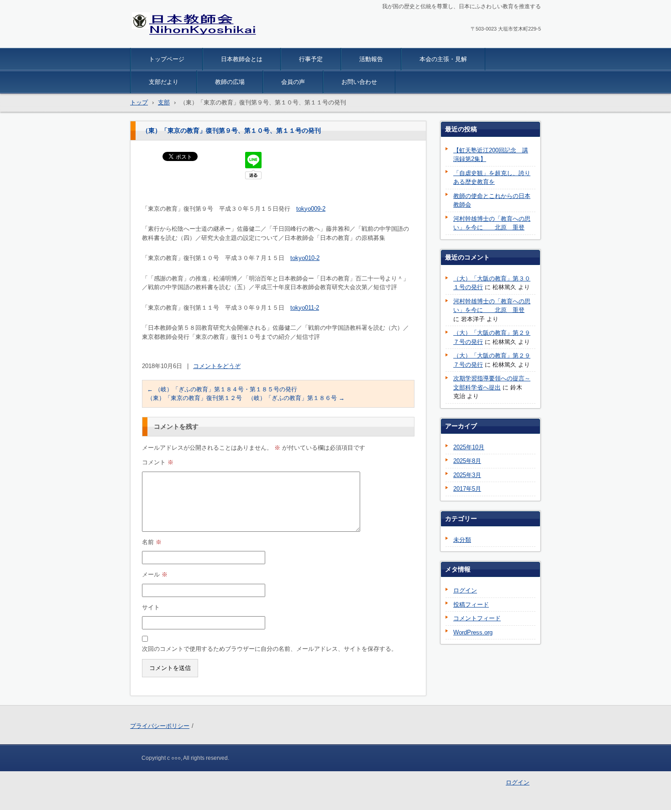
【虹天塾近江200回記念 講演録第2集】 (490, 155)
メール (155, 574)
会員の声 (293, 81)
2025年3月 (467, 475)
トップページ (166, 59)
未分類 (462, 539)
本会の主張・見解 (443, 59)
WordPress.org (473, 632)
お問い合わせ (359, 81)
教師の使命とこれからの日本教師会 (491, 200)
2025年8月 (467, 460)
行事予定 (311, 59)
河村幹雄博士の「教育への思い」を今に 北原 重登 (491, 223)
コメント (157, 462)
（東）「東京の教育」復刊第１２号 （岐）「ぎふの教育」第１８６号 (246, 398)
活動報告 (371, 59)
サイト (151, 607)
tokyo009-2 (310, 208)
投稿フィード (471, 604)
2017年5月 (467, 488)
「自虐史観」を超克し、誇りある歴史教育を (491, 178)
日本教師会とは (241, 59)
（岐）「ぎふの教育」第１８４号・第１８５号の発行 (222, 389)
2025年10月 (468, 447)
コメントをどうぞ (217, 366)
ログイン (465, 590)
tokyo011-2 (304, 307)
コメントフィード (477, 618)
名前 (152, 542)
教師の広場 (230, 81)
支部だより (163, 81)
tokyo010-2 (305, 257)
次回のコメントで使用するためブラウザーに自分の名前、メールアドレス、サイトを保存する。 (269, 648)
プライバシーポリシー (159, 725)
